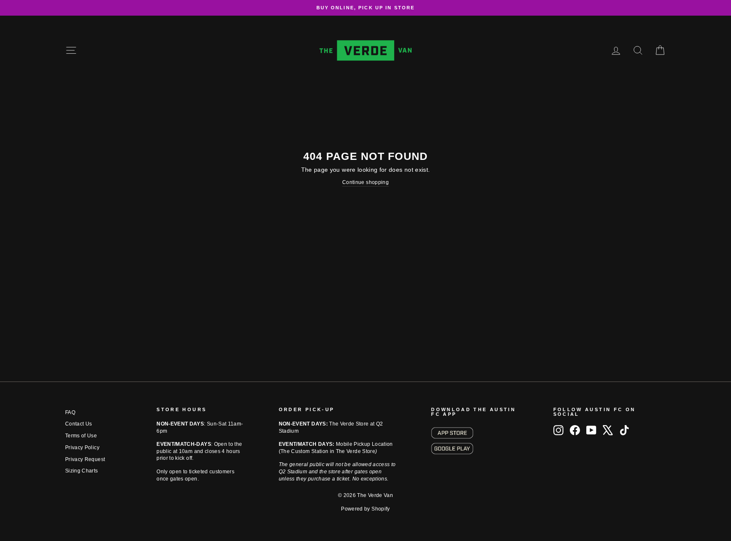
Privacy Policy (82, 447)
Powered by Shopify (365, 509)
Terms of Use (81, 436)
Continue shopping (365, 182)
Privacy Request (85, 459)
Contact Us (78, 424)
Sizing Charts (81, 471)
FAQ (70, 412)
